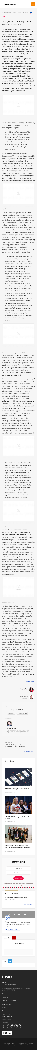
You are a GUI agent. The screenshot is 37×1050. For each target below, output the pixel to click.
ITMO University (19, 943)
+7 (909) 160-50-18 (7, 1016)
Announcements (11, 893)
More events (27, 905)
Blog (3, 1011)
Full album (28, 751)
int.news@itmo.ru (13, 929)
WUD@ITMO (19, 710)
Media (4, 1008)
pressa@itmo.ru (6, 1019)
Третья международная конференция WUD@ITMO (16, 745)
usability (10, 710)
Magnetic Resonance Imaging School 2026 (17, 897)
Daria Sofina (24, 689)
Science (4, 994)
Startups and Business (9, 1001)
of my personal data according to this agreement (18, 885)
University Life (6, 1004)
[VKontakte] (4, 16)
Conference (11, 713)
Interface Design (22, 713)
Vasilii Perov (24, 697)
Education (5, 997)
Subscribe (18, 878)
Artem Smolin (11, 728)
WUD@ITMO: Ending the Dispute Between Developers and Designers (17, 789)
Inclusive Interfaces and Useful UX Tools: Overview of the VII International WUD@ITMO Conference (18, 847)
